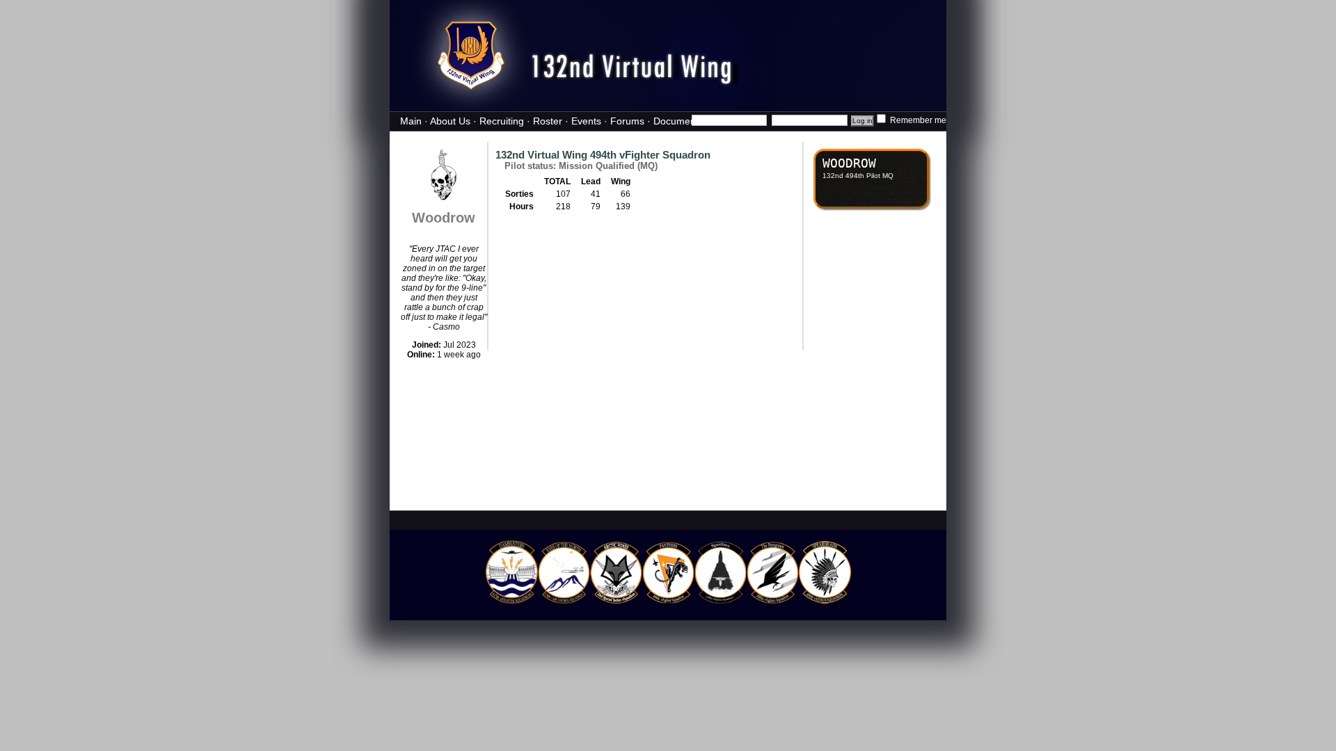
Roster (547, 121)
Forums (627, 121)
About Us (450, 121)
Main (411, 121)
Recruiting (501, 121)
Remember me (917, 120)
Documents (678, 121)
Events (586, 121)
